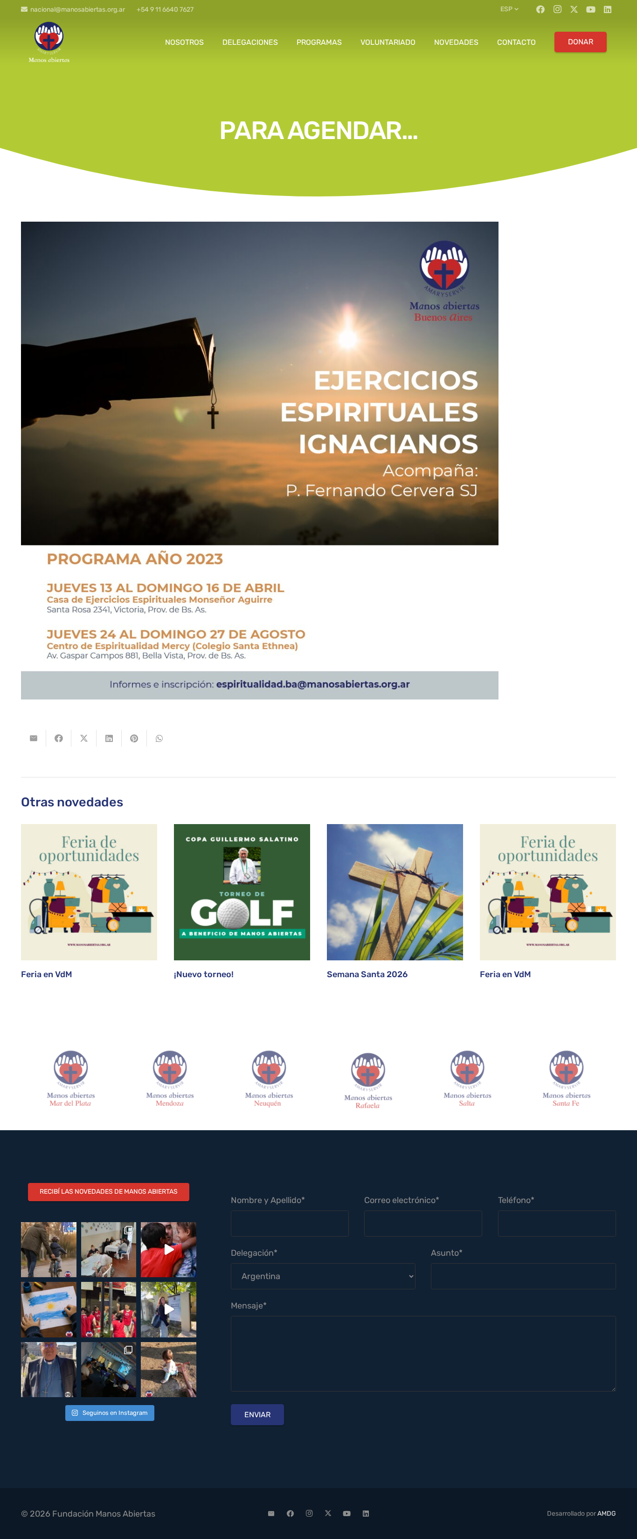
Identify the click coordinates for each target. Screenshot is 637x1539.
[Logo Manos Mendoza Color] (170, 1080)
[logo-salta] (467, 1080)
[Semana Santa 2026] (395, 892)
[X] (574, 9)
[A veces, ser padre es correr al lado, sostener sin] (48, 1250)
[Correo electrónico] (271, 1514)
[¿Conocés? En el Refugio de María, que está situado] (109, 1250)
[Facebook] (540, 9)
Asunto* (447, 1253)
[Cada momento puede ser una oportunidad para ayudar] (168, 1250)
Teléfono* (516, 1200)
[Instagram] (557, 9)
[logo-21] (49, 42)
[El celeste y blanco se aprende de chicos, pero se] (48, 1309)
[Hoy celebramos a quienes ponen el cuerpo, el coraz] (109, 1309)
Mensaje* (249, 1306)
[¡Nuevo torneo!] (242, 892)
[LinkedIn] (607, 9)
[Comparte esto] (58, 738)
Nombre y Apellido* (268, 1200)
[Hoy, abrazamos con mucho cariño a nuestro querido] (48, 1370)
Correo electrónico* (401, 1200)
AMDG (606, 1514)
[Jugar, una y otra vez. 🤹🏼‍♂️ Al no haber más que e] (168, 1370)
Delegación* (254, 1253)
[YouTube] (590, 9)
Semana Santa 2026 (367, 974)
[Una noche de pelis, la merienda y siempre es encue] (109, 1370)
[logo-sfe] (566, 1080)
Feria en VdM (46, 974)
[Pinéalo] (134, 738)
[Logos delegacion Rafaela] (368, 1080)
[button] (510, 9)
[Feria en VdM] (89, 892)
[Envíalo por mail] (33, 738)
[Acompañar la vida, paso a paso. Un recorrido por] (168, 1309)
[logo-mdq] (71, 1080)
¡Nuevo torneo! (204, 974)
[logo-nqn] (269, 1080)
